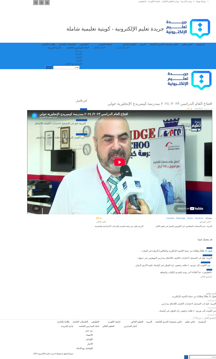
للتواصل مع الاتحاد (73, 63)
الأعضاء (78, 54)
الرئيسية (200, 44)
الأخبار (79, 60)
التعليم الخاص (129, 44)
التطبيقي (142, 1)
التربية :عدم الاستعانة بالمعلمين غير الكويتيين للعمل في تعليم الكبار (184, 226)
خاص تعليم (187, 44)
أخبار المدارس (123, 47)
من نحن (78, 51)
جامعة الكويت (154, 1)
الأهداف (78, 57)
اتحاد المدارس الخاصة (78, 47)
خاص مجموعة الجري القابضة (164, 44)
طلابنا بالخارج (48, 44)
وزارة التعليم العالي (171, 1)
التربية (143, 44)
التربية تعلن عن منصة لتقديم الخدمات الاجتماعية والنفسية (119, 226)
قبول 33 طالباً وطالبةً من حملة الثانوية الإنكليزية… (60, 112)
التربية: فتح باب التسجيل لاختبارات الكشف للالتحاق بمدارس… (187, 304)
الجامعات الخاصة (67, 44)
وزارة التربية (186, 1)
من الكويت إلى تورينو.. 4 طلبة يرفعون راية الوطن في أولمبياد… (186, 311)
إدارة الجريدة (54, 47)
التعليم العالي (99, 47)
